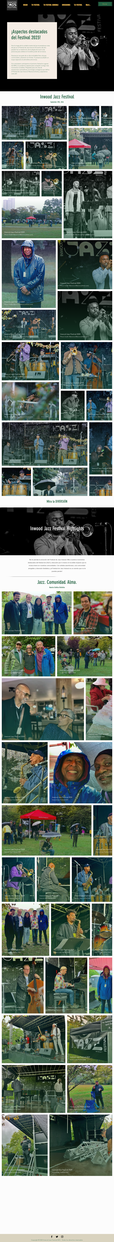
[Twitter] (56, 1236)
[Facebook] (51, 1236)
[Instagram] (62, 1236)
